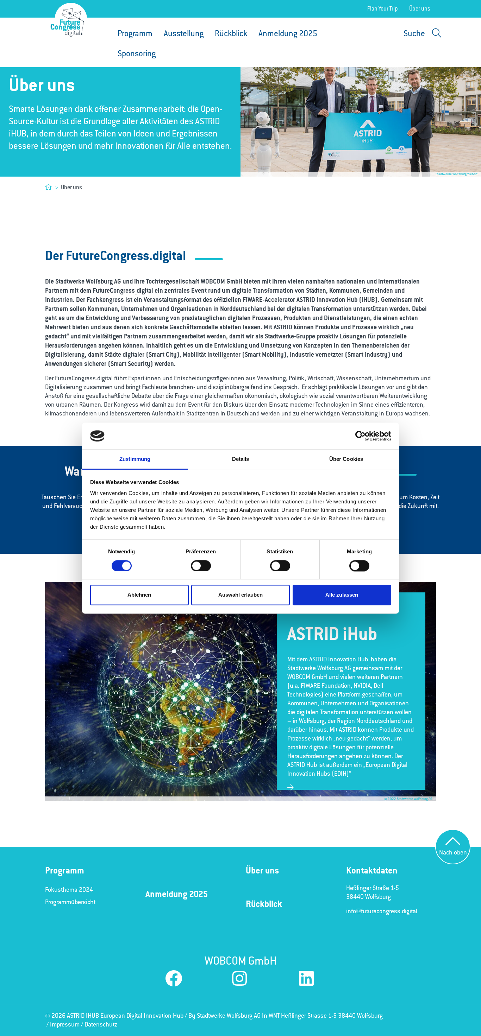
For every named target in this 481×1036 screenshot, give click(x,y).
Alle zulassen (341, 595)
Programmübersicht (70, 902)
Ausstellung (184, 33)
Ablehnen (139, 595)
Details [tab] (240, 459)
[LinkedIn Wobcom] (306, 979)
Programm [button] (135, 33)
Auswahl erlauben (240, 595)
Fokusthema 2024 (69, 890)
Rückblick (231, 33)
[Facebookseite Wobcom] (173, 979)
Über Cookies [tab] (346, 459)
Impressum (65, 1024)
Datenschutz (101, 1024)
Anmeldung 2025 (287, 33)
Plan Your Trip (382, 8)
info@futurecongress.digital (381, 911)
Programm (64, 870)
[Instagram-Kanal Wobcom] (239, 979)
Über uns (419, 8)
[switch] (201, 565)
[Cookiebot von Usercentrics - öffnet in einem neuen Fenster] (360, 436)
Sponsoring (137, 54)
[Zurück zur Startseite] (67, 22)
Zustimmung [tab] (135, 459)
